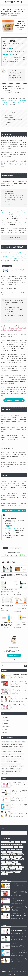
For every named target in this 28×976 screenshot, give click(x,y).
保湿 (3, 768)
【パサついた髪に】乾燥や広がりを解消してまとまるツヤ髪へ (17, 270)
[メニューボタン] (1, 2)
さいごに (7, 124)
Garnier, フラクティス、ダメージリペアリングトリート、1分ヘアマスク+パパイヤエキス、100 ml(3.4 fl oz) (13, 102)
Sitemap (24, 971)
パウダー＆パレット (13, 766)
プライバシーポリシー (11, 971)
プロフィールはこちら (14, 655)
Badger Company (5, 744)
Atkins (12, 741)
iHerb (9, 204)
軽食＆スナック (9, 771)
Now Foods (18, 749)
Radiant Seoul (20, 754)
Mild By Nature (11, 749)
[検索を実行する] (25, 666)
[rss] (13, 969)
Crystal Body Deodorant (16, 744)
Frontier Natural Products (7, 746)
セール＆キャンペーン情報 (10, 57)
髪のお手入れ (17, 13)
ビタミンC (21, 766)
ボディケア (6, 726)
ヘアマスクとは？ (9, 115)
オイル (3, 761)
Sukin (12, 756)
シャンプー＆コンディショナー (8, 763)
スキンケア (6, 720)
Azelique (23, 741)
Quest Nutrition (12, 754)
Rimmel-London (5, 756)
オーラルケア (9, 761)
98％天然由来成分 (9, 117)
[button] (3, 555)
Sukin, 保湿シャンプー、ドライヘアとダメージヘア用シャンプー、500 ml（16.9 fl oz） (13, 255)
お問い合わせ (18, 971)
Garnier (11, 13)
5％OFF (8, 48)
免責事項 (4, 971)
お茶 (23, 759)
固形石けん (12, 768)
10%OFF (7, 527)
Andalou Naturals (5, 741)
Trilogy (3, 759)
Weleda (8, 759)
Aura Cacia (17, 741)
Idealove (21, 746)
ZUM (19, 759)
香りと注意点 (8, 122)
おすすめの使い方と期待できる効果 (13, 120)
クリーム (16, 761)
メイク (5, 729)
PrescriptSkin (4, 754)
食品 (5, 732)
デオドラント (4, 766)
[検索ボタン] (26, 2)
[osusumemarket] (14, 2)
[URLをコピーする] (25, 555)
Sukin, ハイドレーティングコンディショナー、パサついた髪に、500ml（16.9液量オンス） (13, 259)
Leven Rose (4, 749)
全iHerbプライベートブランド (13, 525)
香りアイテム (17, 771)
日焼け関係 (19, 768)
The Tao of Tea (18, 756)
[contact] (14, 660)
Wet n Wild (14, 759)
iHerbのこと (6, 717)
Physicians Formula (17, 751)
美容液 (3, 771)
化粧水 (6, 768)
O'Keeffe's (4, 751)
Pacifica (9, 751)
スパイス (18, 763)
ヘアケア (5, 13)
